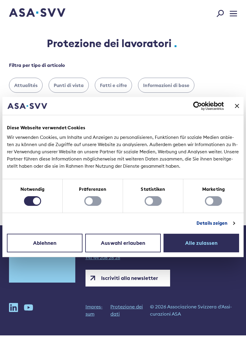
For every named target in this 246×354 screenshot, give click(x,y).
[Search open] (222, 12)
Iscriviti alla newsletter (129, 278)
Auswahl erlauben (123, 243)
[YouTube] (28, 310)
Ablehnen (45, 243)
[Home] (26, 13)
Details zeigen (211, 223)
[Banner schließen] (237, 106)
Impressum (94, 310)
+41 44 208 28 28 (103, 257)
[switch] (92, 201)
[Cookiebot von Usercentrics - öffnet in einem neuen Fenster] (197, 105)
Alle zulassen (201, 243)
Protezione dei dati (126, 310)
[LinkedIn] (13, 310)
